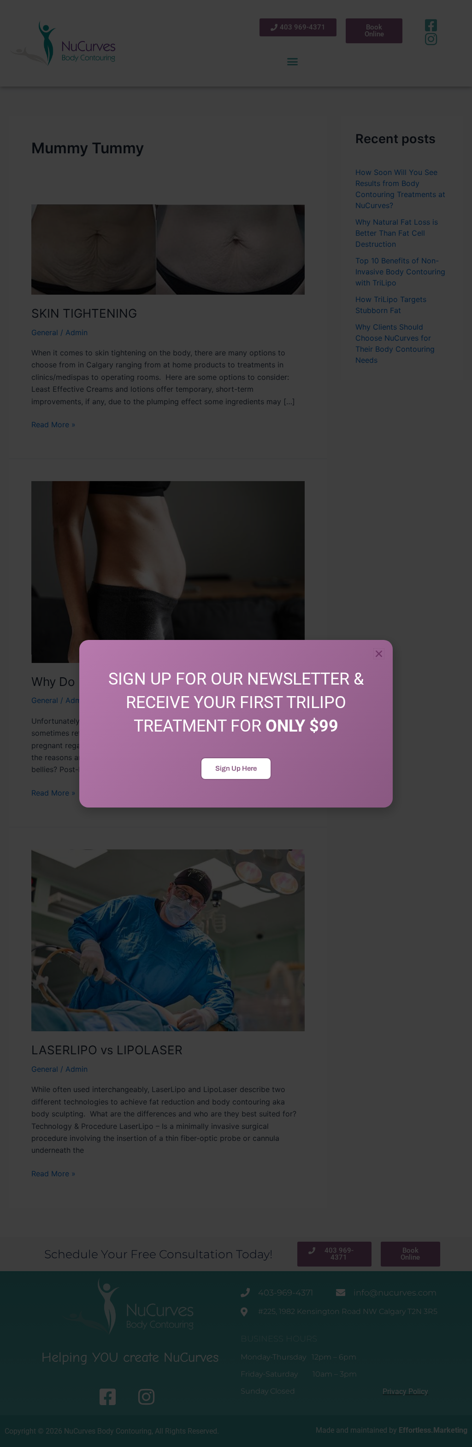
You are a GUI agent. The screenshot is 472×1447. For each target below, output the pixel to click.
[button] (379, 653)
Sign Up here (236, 768)
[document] (236, 723)
